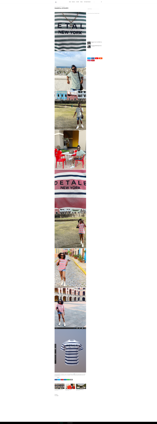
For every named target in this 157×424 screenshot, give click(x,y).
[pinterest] (93, 60)
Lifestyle (57, 6)
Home (55, 6)
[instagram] (89, 60)
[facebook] (93, 58)
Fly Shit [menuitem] (77, 1)
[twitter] (89, 58)
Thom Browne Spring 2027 (68, 389)
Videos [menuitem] (81, 1)
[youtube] (97, 58)
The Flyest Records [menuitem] (87, 1)
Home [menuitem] (70, 1)
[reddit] (100, 58)
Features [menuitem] (73, 1)
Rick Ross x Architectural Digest (80, 389)
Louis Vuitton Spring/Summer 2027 (59, 389)
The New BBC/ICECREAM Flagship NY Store (96, 45)
